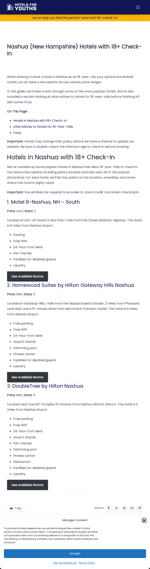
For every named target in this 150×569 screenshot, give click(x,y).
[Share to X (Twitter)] (116, 508)
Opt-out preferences (65, 562)
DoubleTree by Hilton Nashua (47, 385)
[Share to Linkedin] (124, 508)
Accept (75, 553)
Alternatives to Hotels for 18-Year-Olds (43, 126)
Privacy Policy (87, 562)
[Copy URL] (140, 508)
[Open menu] (138, 7)
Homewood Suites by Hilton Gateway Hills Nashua (73, 285)
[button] (144, 520)
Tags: (18, 508)
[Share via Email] (132, 508)
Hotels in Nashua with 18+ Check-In (40, 120)
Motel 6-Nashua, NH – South (45, 201)
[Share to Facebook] (108, 508)
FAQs (17, 132)
